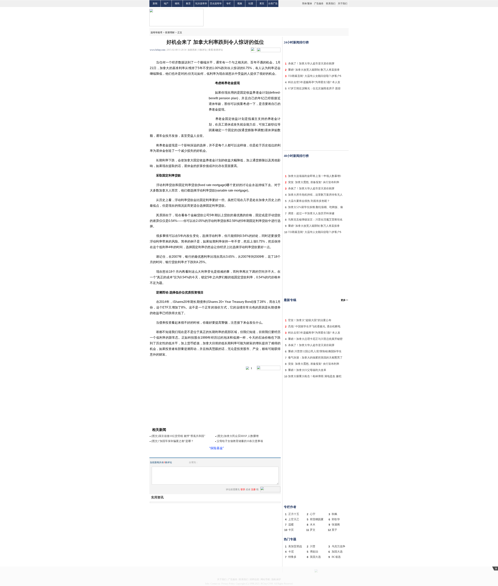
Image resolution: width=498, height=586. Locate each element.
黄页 (262, 3)
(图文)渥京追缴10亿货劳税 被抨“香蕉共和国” (178, 436)
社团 (250, 3)
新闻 (155, 3)
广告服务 (319, 3)
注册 (253, 489)
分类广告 (273, 3)
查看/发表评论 (215, 49)
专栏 (228, 3)
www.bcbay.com (157, 49)
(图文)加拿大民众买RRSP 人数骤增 (238, 436)
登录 (242, 489)
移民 (177, 3)
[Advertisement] (316, 52)
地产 (166, 3)
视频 (239, 3)
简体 (304, 3)
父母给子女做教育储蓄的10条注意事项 (240, 441)
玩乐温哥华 (201, 3)
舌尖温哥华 (216, 3)
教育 (188, 3)
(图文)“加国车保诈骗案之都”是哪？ (172, 441)
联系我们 (330, 3)
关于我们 (342, 3)
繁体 (309, 3)
